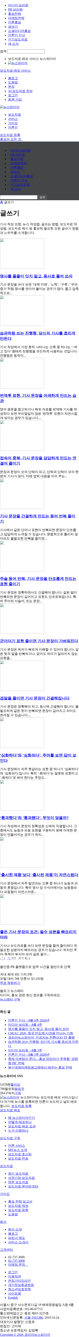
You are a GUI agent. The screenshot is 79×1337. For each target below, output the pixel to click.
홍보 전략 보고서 (20, 1201)
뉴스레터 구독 (10, 999)
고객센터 (6, 1249)
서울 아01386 (33, 1317)
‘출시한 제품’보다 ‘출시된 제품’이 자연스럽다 (39, 875)
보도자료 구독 (10, 1138)
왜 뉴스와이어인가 (21, 1117)
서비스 (13, 119)
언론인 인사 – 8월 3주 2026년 (28, 1054)
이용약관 (14, 1276)
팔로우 (19, 1089)
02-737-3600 (16, 1260)
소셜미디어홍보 (19, 31)
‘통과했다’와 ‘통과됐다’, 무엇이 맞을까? (34, 818)
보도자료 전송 (18, 1158)
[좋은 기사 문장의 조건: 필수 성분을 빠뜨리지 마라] (22, 923)
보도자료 (14, 114)
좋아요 (15, 1084)
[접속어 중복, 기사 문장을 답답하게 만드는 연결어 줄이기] (22, 449)
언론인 (13, 127)
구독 (18, 1093)
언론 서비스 (16, 1145)
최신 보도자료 (18, 1173)
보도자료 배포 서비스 (15, 70)
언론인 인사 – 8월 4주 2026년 (28, 1020)
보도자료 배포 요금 (22, 1126)
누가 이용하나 (18, 1130)
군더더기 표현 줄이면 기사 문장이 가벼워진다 (39, 641)
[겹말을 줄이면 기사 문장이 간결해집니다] (22, 690)
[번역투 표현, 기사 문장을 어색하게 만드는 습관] (22, 387)
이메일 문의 (18, 1264)
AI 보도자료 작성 (20, 91)
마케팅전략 (16, 18)
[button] (39, 983)
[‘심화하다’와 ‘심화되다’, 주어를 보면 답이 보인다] (22, 747)
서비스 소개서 (18, 1242)
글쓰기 (13, 26)
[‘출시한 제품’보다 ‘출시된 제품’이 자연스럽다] (22, 866)
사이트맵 (14, 1293)
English (13, 1297)
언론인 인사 (16, 35)
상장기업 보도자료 (21, 1178)
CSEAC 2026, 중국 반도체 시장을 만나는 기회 (40, 1033)
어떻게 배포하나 (20, 1122)
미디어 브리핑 (18, 5)
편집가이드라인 (19, 1280)
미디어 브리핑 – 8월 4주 (25, 1024)
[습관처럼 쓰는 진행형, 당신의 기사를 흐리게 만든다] (22, 325)
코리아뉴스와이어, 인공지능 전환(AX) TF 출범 (41, 1037)
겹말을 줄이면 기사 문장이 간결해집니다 (34, 698)
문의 (11, 86)
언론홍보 (14, 22)
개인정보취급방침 (21, 1285)
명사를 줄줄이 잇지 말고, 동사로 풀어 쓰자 (36, 276)
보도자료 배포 (10, 1110)
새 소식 (13, 43)
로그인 (13, 95)
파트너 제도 (16, 1238)
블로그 (13, 78)
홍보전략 (14, 13)
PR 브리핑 (15, 9)
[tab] (39, 1110)
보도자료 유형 (18, 1210)
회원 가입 (15, 99)
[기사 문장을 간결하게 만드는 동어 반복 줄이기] (22, 508)
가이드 (13, 123)
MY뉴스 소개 (17, 1150)
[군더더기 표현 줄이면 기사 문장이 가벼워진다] (22, 632)
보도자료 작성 (18, 1205)
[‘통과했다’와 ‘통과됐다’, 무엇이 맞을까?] (22, 809)
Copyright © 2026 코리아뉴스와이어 (25, 1334)
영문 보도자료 (18, 1182)
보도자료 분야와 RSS (23, 1186)
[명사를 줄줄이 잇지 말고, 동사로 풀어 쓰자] (22, 267)
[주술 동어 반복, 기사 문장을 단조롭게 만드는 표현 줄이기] (22, 570)
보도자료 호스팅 (20, 1154)
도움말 (13, 82)
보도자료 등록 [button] (10, 135)
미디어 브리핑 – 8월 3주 (25, 1050)
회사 (3, 1222)
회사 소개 (15, 1229)
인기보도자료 (18, 39)
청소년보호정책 (19, 1289)
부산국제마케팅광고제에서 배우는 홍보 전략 (40, 1067)
